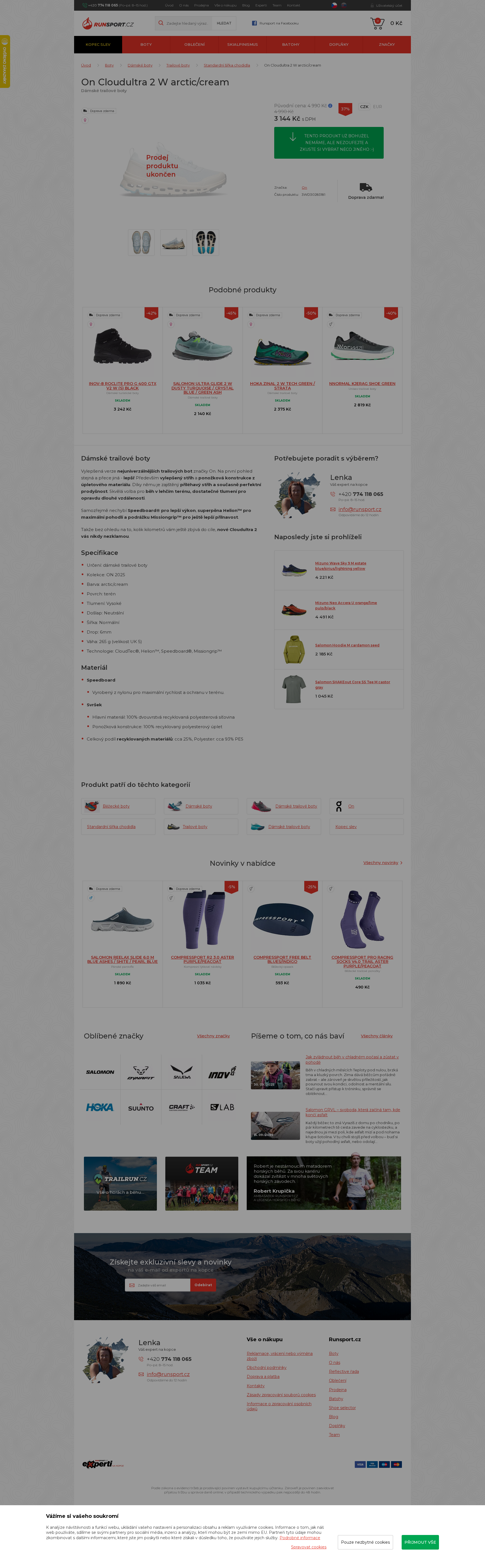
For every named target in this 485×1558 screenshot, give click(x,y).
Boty (146, 44)
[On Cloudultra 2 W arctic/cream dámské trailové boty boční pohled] (173, 242)
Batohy (290, 44)
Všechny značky (213, 1035)
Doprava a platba (263, 1376)
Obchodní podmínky (267, 1367)
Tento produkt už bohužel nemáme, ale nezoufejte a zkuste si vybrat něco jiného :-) (337, 142)
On (304, 187)
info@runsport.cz (359, 509)
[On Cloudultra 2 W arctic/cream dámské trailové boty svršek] (141, 242)
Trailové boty (178, 65)
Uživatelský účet (389, 5)
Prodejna (201, 5)
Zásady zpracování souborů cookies (281, 1394)
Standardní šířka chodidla (227, 65)
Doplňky (339, 44)
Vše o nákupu (225, 5)
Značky (387, 44)
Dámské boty (140, 65)
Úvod (169, 5)
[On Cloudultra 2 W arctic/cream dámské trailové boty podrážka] (206, 242)
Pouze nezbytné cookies (365, 1542)
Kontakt (293, 5)
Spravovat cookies (308, 1547)
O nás (184, 5)
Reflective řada (344, 1371)
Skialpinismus (242, 44)
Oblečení (194, 44)
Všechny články (377, 1035)
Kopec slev (98, 44)
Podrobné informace (300, 1537)
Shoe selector (342, 1407)
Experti (261, 5)
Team (277, 5)
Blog (246, 5)
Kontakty (256, 1385)
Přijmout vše (420, 1542)
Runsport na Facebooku (279, 23)
